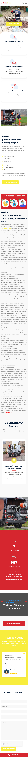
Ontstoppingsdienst (6, 228)
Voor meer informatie (10, 182)
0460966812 (8, 412)
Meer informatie (14, 23)
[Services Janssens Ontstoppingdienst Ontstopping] (6, 3)
